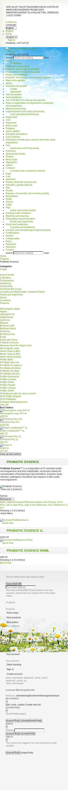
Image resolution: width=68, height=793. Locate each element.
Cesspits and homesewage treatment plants (28, 230)
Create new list (23, 704)
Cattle (9, 204)
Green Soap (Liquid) (10, 356)
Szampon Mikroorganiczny (13, 402)
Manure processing (16, 108)
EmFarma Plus (7, 334)
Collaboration (13, 238)
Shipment (10, 247)
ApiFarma (5, 320)
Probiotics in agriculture (18, 66)
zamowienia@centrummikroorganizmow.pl (37, 695)
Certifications (12, 233)
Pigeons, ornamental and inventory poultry (27, 193)
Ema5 (3, 337)
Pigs (8, 207)
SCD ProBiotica (8, 399)
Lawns (9, 165)
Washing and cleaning (17, 216)
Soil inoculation (14, 94)
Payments (11, 244)
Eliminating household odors (20, 218)
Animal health (7, 275)
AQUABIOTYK (7, 314)
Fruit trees (11, 151)
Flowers (10, 156)
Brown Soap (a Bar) (10, 354)
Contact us (11, 22)
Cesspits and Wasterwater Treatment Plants (22, 292)
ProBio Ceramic (8, 379)
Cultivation (5, 277)
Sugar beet (11, 117)
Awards (9, 235)
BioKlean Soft (7, 325)
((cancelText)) (13, 720)
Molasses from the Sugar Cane (16, 345)
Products (4, 303)
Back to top (7, 562)
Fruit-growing (7, 280)
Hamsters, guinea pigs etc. (19, 185)
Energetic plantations (16, 134)
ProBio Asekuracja (9, 376)
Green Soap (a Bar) (10, 351)
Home (9, 60)
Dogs (8, 173)
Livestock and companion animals (25, 170)
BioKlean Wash (8, 328)
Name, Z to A (56, 502)
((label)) (10, 730)
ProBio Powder (7, 385)
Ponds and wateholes (17, 74)
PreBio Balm (6, 359)
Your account (12, 654)
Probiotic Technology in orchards (22, 69)
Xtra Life (4, 404)
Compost (10, 168)
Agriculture (13, 91)
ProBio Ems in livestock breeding (22, 72)
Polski (9, 34)
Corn (8, 120)
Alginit (3, 311)
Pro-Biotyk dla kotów (10, 368)
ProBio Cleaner (8, 388)
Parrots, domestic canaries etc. (21, 182)
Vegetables (11, 162)
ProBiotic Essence (9, 342)
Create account (14, 674)
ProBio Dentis (7, 382)
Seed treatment (13, 97)
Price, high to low (27, 505)
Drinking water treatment (18, 213)
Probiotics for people (16, 86)
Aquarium (11, 179)
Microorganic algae (10, 308)
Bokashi (4, 323)
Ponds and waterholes (19, 221)
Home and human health (21, 210)
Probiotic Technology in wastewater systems (28, 77)
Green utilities (13, 131)
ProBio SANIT (7, 390)
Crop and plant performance (22, 114)
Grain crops (12, 125)
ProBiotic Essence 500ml (28, 550)
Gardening (5, 283)
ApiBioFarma (6, 317)
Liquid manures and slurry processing (25, 111)
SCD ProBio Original (10, 396)
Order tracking (14, 664)
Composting (6, 286)
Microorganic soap (9, 348)
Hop (8, 145)
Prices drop (12, 613)
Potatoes (10, 128)
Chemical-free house (11, 289)
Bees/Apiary (12, 196)
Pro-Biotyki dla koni (10, 373)
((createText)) (28, 733)
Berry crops (11, 159)
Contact (10, 250)
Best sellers (13, 622)
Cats (8, 176)
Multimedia (14, 63)
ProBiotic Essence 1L (25, 530)
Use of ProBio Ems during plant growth (25, 100)
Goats (9, 199)
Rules (9, 241)
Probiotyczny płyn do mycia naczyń (18, 393)
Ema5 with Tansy (8, 340)
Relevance (7, 499)
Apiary (9, 83)
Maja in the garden (15, 80)
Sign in (10, 669)
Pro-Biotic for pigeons (11, 365)
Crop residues (13, 137)
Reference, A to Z (45, 505)
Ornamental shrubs (15, 153)
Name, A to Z (43, 502)
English (9, 31)
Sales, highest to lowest (12, 502)
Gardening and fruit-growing (22, 148)
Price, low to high (9, 505)
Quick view (6, 523)
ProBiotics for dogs (9, 371)
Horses (9, 202)
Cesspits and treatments (20, 227)
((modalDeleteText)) (31, 720)
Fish (8, 187)
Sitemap (11, 650)
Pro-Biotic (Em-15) (9, 362)
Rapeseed (11, 122)
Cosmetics (5, 300)
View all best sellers (10, 454)
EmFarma (5, 331)
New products (14, 617)
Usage (11, 89)
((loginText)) (27, 752)
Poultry (9, 190)
